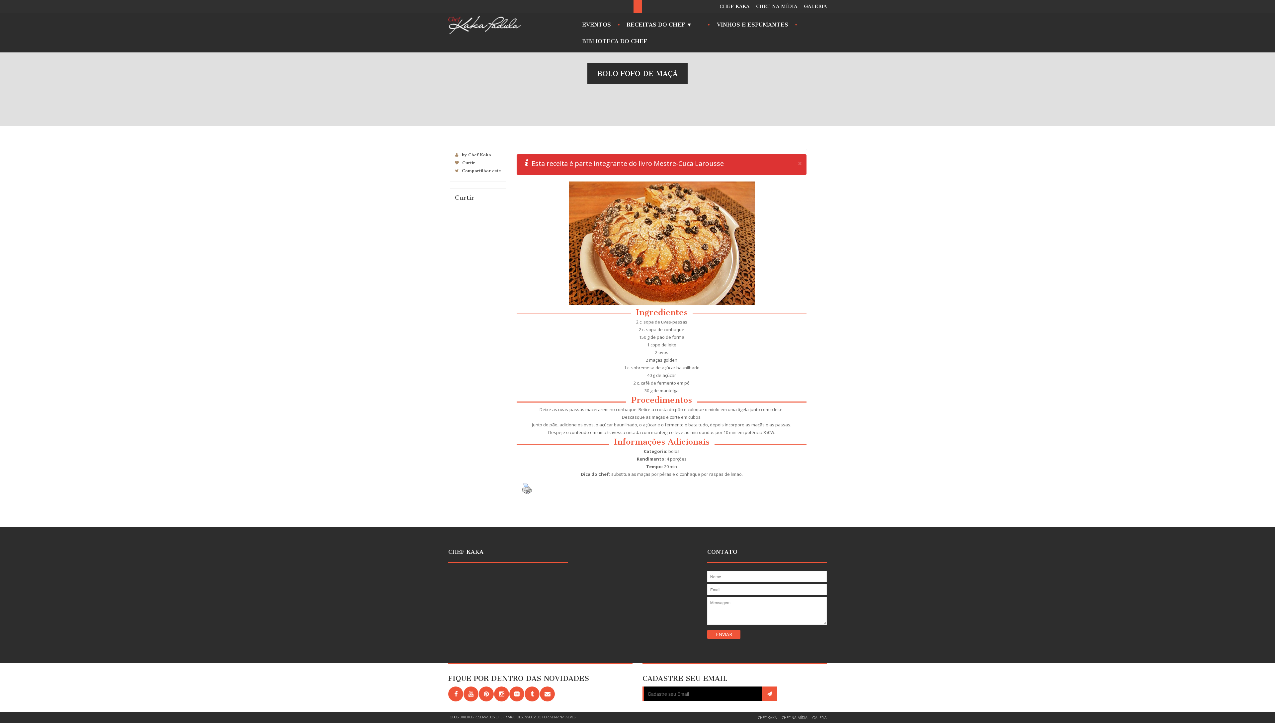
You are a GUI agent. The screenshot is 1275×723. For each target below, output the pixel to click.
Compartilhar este (481, 170)
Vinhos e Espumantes (752, 24)
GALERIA (815, 6)
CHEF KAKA (734, 6)
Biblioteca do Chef (614, 41)
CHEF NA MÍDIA (776, 6)
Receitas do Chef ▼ (657, 26)
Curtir (468, 162)
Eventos (596, 24)
